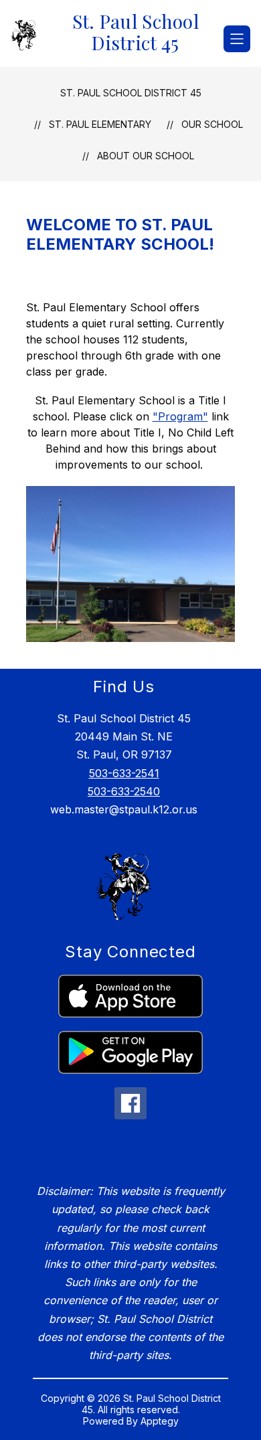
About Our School (145, 155)
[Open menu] (237, 38)
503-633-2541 (124, 773)
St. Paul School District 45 (130, 92)
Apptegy (160, 1421)
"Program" (180, 416)
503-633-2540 (124, 791)
